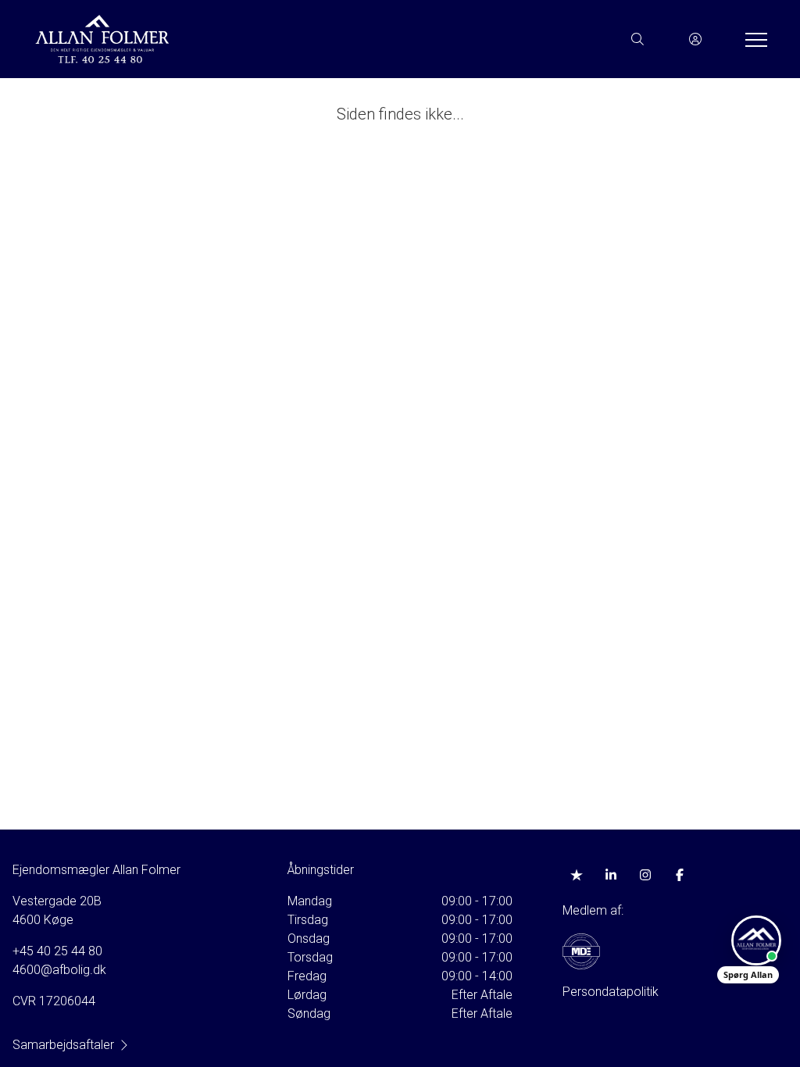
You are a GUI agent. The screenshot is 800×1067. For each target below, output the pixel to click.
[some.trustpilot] (576, 875)
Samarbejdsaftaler (63, 1044)
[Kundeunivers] (695, 39)
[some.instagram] (645, 875)
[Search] (637, 39)
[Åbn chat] (756, 940)
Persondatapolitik (610, 991)
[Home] (215, 39)
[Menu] (753, 39)
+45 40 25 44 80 (57, 951)
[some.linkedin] (611, 875)
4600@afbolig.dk (59, 969)
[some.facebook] (680, 875)
